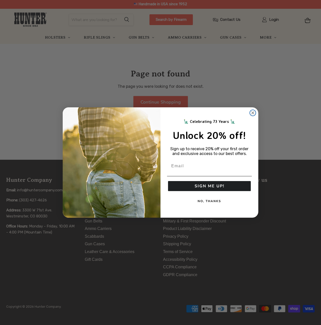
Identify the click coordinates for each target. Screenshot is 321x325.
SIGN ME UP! (209, 186)
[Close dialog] (253, 113)
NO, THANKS (209, 201)
